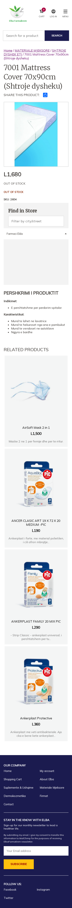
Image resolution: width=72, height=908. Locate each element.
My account (47, 771)
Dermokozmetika (15, 796)
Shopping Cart (13, 779)
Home (8, 50)
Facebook (10, 889)
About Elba (47, 779)
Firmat (44, 796)
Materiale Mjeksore (52, 787)
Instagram (43, 889)
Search (57, 35)
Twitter (8, 898)
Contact (9, 804)
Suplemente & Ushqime (18, 787)
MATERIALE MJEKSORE (32, 50)
